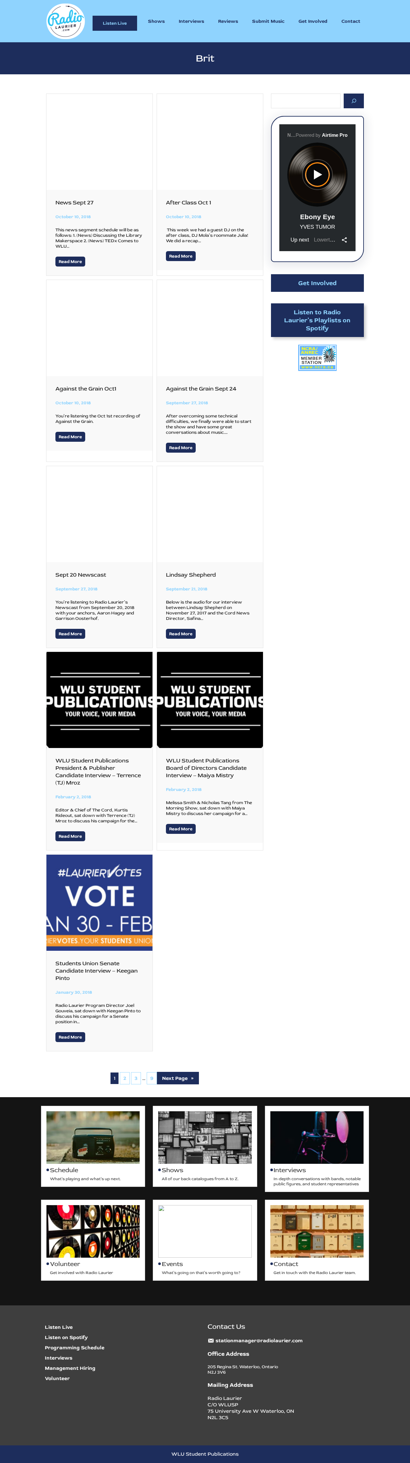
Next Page (178, 1078)
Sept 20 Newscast (80, 575)
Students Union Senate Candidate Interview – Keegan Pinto (96, 971)
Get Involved (317, 283)
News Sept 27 (74, 202)
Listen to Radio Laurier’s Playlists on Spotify (317, 320)
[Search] (354, 101)
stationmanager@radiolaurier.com (259, 1340)
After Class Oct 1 (188, 202)
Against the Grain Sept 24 (201, 388)
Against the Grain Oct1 (85, 388)
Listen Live (115, 23)
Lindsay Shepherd (191, 575)
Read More (70, 261)
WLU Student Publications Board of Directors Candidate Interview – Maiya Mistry (206, 768)
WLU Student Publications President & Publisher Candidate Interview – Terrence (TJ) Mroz (98, 771)
